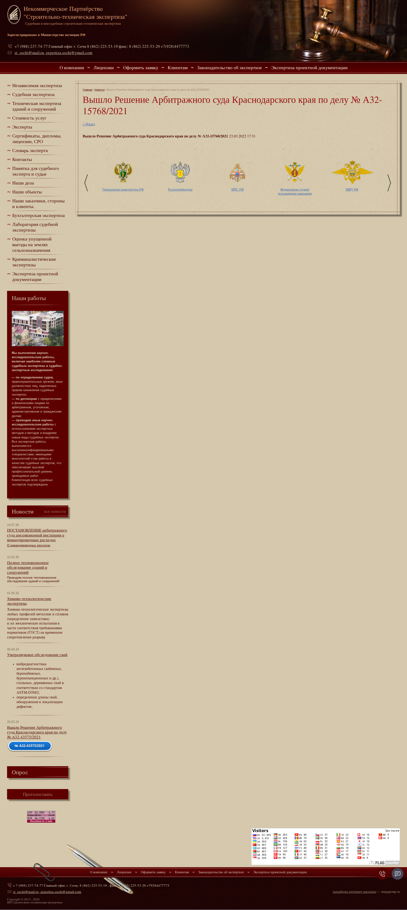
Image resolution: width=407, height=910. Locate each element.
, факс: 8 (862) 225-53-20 (127, 885)
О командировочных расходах (28, 545)
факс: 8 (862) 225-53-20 (139, 46)
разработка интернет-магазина (354, 891)
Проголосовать (38, 794)
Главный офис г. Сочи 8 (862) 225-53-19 (83, 46)
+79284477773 (158, 885)
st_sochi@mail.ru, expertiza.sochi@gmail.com (53, 52)
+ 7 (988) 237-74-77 (28, 885)
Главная (87, 89)
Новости (99, 89)
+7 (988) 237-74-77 (31, 46)
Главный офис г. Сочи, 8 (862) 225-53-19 (75, 885)
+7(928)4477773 (175, 46)
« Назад (89, 123)
